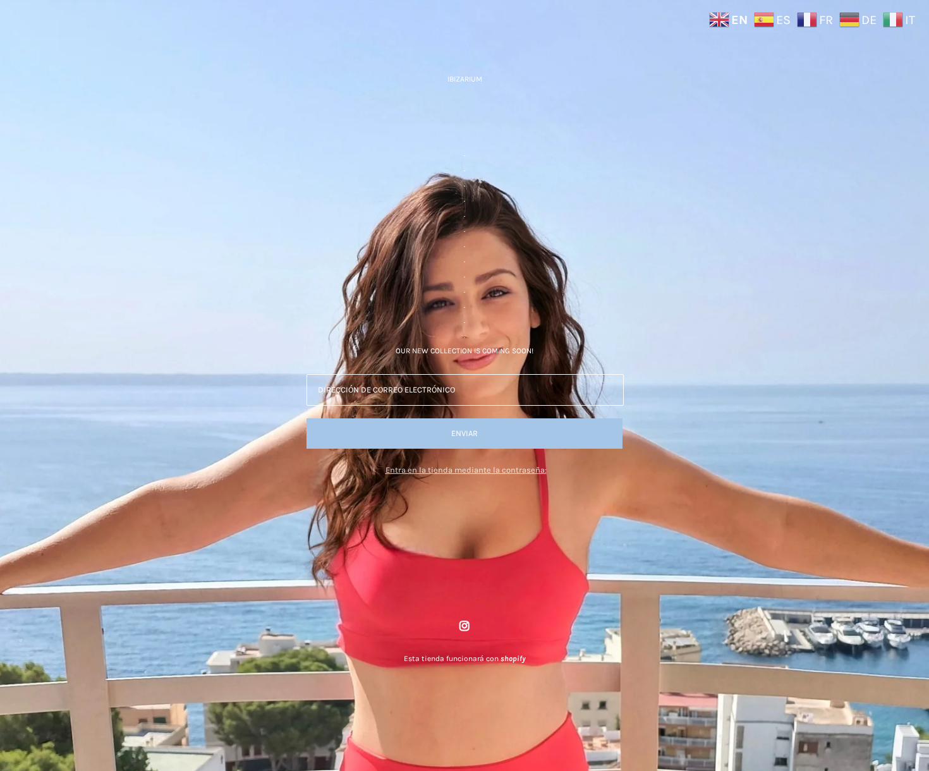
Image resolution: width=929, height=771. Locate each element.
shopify (513, 658)
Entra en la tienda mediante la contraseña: (466, 470)
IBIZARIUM (464, 79)
